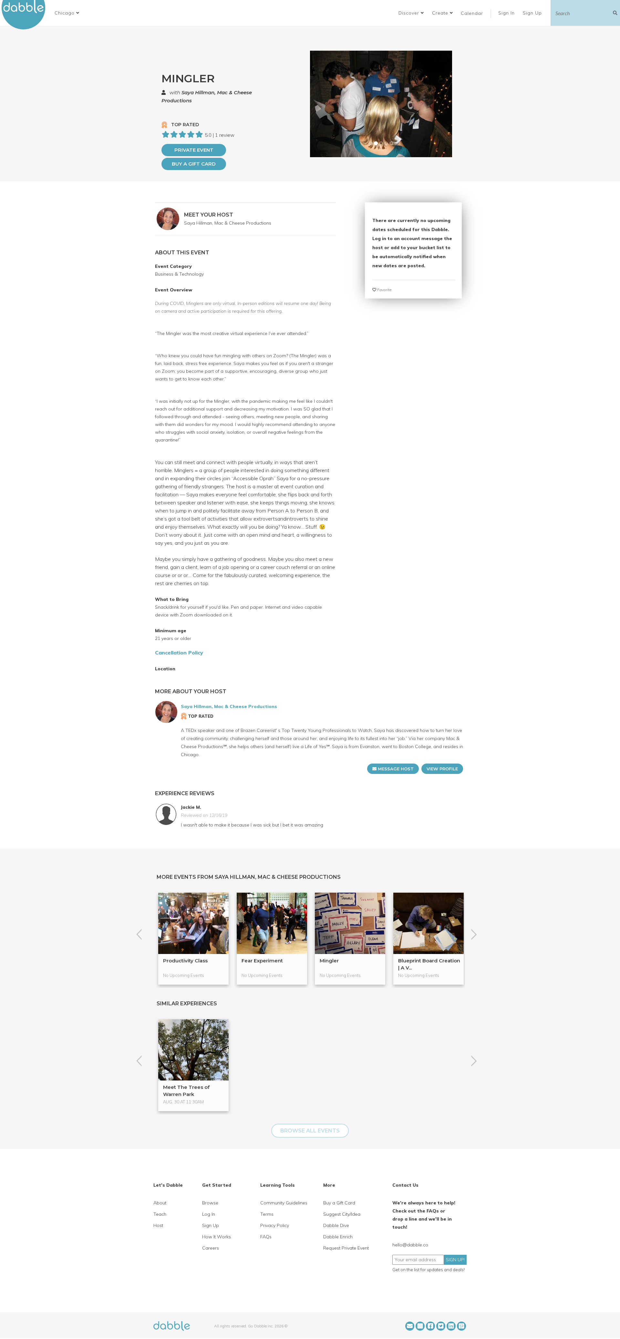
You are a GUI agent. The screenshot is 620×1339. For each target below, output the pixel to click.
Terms (267, 1214)
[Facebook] (430, 1326)
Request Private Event (346, 1248)
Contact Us (405, 1185)
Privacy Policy (274, 1225)
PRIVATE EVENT (193, 150)
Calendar (472, 13)
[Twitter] (440, 1326)
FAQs (266, 1237)
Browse (210, 1203)
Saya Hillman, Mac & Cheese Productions (227, 223)
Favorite (383, 289)
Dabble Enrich (338, 1237)
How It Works (216, 1237)
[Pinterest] (461, 1326)
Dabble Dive (336, 1225)
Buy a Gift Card (194, 164)
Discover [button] (409, 13)
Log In (208, 1214)
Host (158, 1225)
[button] (67, 13)
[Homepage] (171, 1325)
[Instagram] (420, 1326)
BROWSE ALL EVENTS (310, 1131)
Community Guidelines (283, 1203)
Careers (210, 1248)
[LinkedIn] (451, 1326)
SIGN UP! (455, 1260)
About (159, 1203)
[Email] (409, 1326)
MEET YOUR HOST (208, 215)
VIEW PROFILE (442, 768)
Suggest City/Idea (341, 1214)
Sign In (507, 13)
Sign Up (533, 13)
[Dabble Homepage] (26, 14)
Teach (159, 1214)
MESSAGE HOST (395, 768)
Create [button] (441, 13)
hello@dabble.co (410, 1245)
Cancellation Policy (179, 652)
